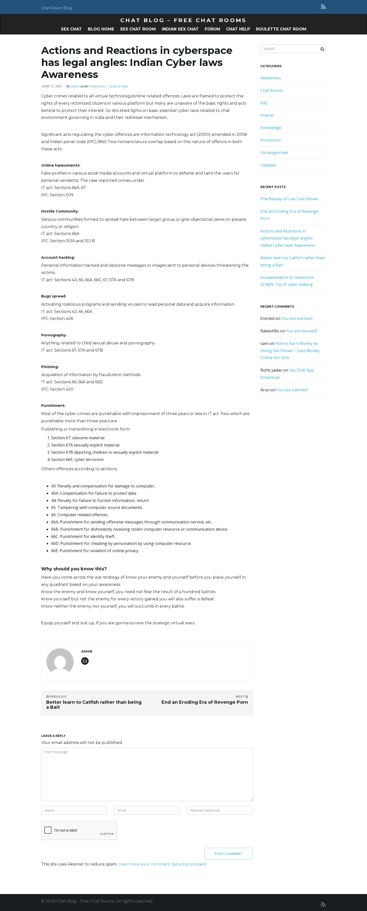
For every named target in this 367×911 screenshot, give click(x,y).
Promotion (270, 140)
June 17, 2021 (52, 86)
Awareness (97, 86)
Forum (212, 29)
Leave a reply (118, 86)
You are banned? (297, 318)
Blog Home (101, 29)
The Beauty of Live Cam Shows (289, 199)
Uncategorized (274, 152)
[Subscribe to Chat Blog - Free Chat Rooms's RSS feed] (323, 6)
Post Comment (228, 854)
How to (267, 115)
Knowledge (270, 127)
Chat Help (238, 29)
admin (75, 86)
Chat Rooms (271, 90)
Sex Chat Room (138, 29)
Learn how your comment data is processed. (162, 864)
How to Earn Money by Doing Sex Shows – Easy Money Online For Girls (289, 351)
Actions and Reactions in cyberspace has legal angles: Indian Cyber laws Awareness (287, 238)
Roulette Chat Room (281, 29)
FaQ (264, 103)
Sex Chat (71, 29)
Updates (268, 165)
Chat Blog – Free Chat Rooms (183, 20)
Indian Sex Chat (180, 29)
